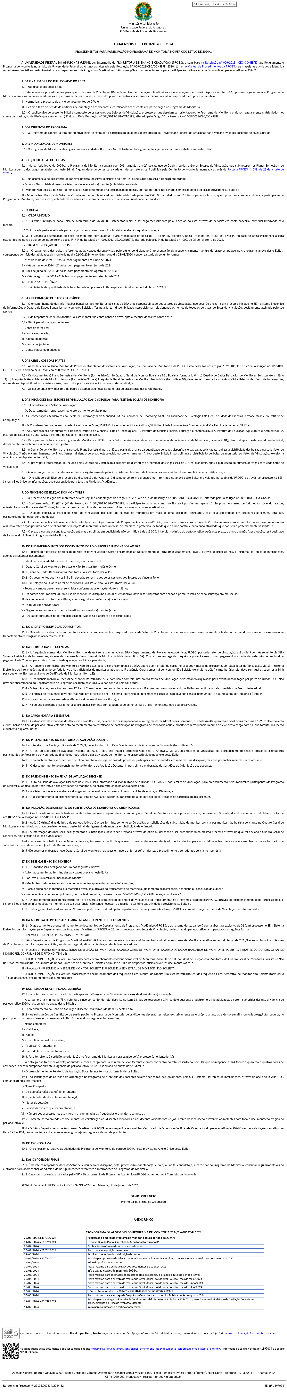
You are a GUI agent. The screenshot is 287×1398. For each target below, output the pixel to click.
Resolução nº (213, 62)
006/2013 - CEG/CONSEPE (240, 62)
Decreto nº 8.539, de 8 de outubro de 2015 (250, 1333)
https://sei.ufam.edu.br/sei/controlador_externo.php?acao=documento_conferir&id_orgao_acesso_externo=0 (156, 1348)
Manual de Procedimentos (204, 66)
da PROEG (228, 66)
